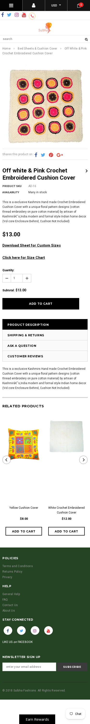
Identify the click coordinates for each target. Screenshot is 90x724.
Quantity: (8, 270)
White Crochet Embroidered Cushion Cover (66, 510)
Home (6, 48)
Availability (10, 192)
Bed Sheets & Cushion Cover (37, 48)
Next (87, 170)
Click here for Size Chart (23, 257)
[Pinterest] (51, 155)
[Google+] (60, 155)
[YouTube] (24, 15)
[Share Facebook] (36, 155)
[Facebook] (2, 15)
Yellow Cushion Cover (23, 507)
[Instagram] (17, 15)
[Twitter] (9, 15)
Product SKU (12, 186)
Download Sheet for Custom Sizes (31, 245)
